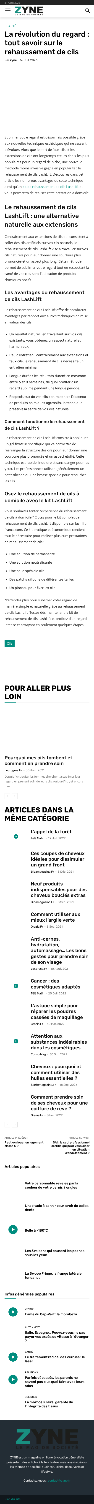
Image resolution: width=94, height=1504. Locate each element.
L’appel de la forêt (51, 831)
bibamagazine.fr (42, 871)
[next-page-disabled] (15, 796)
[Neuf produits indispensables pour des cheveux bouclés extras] (16, 889)
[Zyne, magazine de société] (29, 11)
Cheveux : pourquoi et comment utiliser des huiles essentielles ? (56, 1072)
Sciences (31, 1397)
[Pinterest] (44, 665)
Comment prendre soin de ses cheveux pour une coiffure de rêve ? (59, 1102)
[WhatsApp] (55, 665)
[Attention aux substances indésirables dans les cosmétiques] (16, 1041)
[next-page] (15, 1124)
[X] (34, 665)
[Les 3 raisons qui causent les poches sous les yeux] (13, 1251)
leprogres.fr (13, 770)
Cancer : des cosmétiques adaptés (55, 983)
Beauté (10, 25)
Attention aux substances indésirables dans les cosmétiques (59, 1041)
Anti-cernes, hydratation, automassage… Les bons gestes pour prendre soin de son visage (60, 950)
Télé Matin (37, 838)
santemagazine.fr (43, 1084)
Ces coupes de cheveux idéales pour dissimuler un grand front (58, 859)
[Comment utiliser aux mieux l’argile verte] (16, 919)
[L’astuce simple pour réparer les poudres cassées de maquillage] (16, 1010)
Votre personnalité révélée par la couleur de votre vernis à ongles (51, 1185)
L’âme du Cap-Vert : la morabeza (51, 1314)
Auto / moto (32, 1327)
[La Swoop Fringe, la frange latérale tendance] (13, 1274)
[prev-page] (7, 796)
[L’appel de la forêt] (16, 836)
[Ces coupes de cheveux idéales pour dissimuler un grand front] (16, 858)
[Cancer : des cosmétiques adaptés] (16, 986)
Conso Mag (38, 1054)
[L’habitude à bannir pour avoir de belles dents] (13, 1206)
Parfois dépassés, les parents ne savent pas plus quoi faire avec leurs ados (54, 1382)
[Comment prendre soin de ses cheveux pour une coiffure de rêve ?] (16, 1102)
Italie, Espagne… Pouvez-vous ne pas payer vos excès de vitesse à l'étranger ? (57, 1336)
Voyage (29, 1309)
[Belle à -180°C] (13, 1229)
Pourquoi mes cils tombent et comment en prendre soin (38, 760)
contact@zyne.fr (59, 1480)
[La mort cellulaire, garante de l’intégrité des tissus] (13, 1401)
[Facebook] (23, 665)
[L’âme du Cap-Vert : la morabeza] (13, 1311)
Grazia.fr (37, 926)
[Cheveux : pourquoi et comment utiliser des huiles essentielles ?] (16, 1071)
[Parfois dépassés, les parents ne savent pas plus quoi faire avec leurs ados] (13, 1379)
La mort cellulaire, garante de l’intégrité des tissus (49, 1404)
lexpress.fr (39, 968)
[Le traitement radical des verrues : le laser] (13, 1357)
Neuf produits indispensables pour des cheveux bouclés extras (59, 889)
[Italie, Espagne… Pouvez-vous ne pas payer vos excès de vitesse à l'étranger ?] (13, 1334)
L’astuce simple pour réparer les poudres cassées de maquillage (57, 1011)
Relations (31, 1372)
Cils (9, 643)
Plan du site (13, 1499)
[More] (65, 665)
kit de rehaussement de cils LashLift (50, 186)
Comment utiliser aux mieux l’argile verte (55, 917)
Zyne (13, 60)
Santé (29, 1352)
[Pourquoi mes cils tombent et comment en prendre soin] (47, 729)
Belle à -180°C (36, 1230)
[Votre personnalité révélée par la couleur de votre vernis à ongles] (13, 1184)
